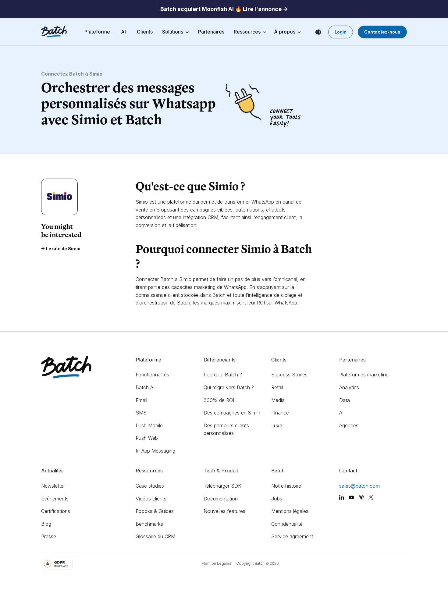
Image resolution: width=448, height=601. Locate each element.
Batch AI (145, 387)
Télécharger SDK (222, 486)
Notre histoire (286, 486)
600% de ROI (219, 400)
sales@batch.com (359, 486)
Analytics (349, 387)
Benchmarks (149, 524)
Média (278, 400)
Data (344, 400)
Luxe (276, 425)
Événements (55, 499)
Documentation (221, 499)
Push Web (147, 438)
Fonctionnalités (152, 375)
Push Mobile (149, 425)
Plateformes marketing (364, 375)
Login (341, 31)
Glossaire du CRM (155, 536)
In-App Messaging (155, 451)
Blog (46, 524)
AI (341, 413)
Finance (280, 413)
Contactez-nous (382, 31)
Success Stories (289, 375)
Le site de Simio (63, 248)
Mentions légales (289, 511)
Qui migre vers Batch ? (229, 387)
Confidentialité (287, 524)
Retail (277, 387)
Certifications (55, 511)
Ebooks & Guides (155, 511)
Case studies (150, 486)
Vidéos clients (151, 499)
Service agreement (292, 536)
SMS (141, 413)
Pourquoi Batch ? (223, 375)
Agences (348, 425)
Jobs (276, 499)
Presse (48, 536)
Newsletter (53, 486)
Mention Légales (216, 563)
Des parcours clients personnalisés (226, 429)
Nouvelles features (224, 511)
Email (141, 400)
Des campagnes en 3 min (232, 413)
